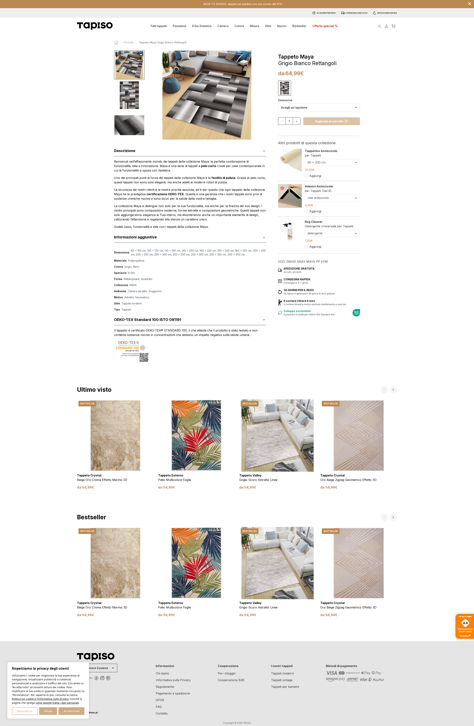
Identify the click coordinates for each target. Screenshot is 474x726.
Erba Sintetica (201, 26)
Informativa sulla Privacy (173, 680)
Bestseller (299, 26)
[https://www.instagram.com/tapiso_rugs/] (102, 678)
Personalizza (24, 711)
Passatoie (179, 26)
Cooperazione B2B (231, 680)
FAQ (159, 707)
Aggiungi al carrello (329, 121)
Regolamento (165, 687)
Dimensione (285, 100)
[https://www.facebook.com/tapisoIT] (96, 678)
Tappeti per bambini (285, 687)
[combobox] (319, 107)
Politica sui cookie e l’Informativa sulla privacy (40, 699)
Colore (239, 26)
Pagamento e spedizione (173, 693)
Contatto (162, 713)
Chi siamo (162, 673)
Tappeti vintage (281, 680)
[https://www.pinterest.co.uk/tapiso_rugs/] (108, 678)
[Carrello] (393, 26)
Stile (268, 26)
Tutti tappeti (158, 26)
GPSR (160, 700)
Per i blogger (227, 673)
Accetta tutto (71, 711)
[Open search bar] (379, 26)
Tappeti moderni (282, 673)
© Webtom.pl (87, 712)
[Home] (116, 42)
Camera (222, 26)
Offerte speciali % (325, 26)
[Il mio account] (386, 26)
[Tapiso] (95, 26)
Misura (254, 26)
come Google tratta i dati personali (57, 702)
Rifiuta (48, 711)
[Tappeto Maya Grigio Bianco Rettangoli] (284, 88)
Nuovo (281, 26)
